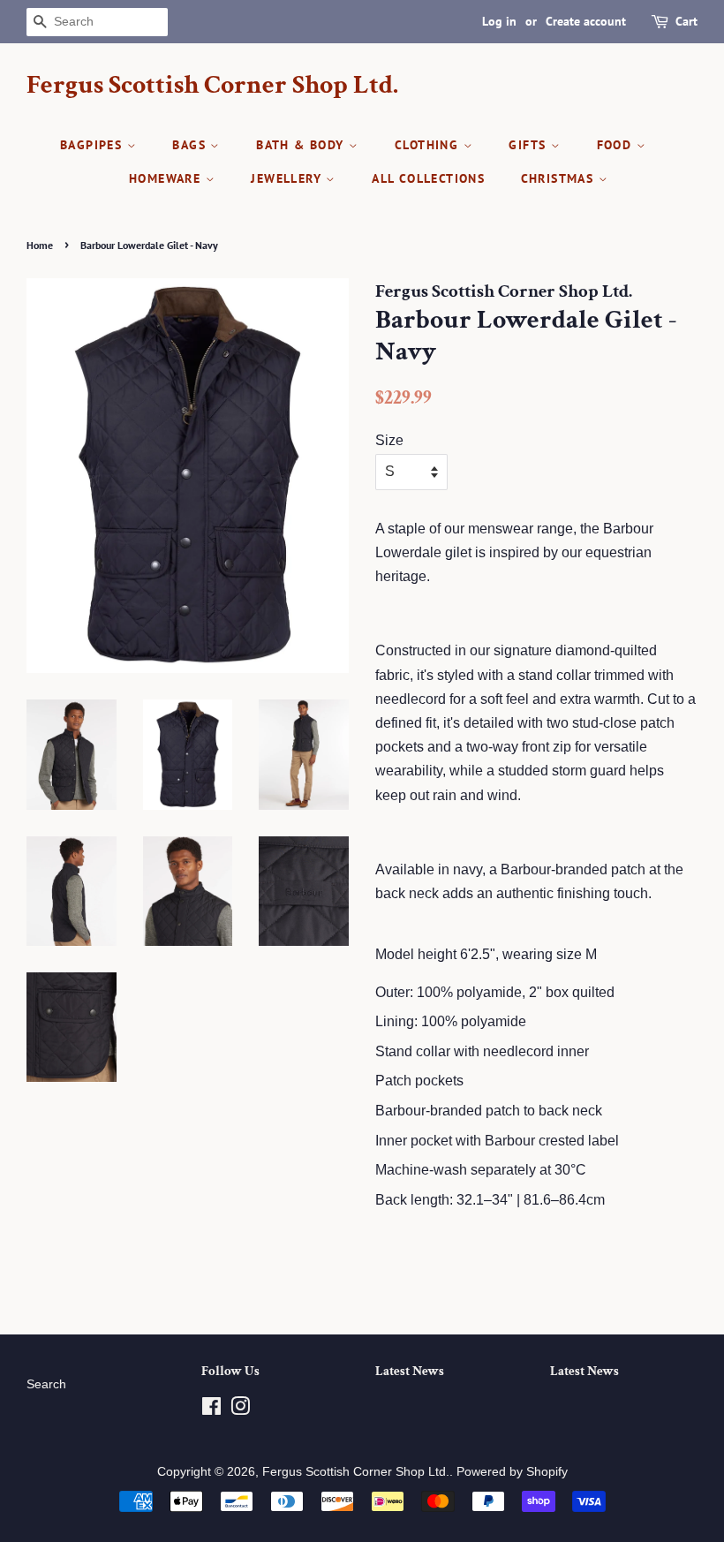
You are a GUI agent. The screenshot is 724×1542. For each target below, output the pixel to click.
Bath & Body (302, 145)
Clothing (429, 145)
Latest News (409, 1371)
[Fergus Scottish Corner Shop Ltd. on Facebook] (211, 1410)
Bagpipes (93, 145)
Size (389, 440)
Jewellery (288, 178)
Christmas (560, 178)
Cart (686, 21)
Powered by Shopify (512, 1471)
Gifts (529, 145)
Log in (499, 21)
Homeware (167, 178)
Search (46, 1384)
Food (617, 145)
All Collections (428, 178)
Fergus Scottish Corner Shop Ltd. (212, 86)
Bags (191, 145)
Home (39, 245)
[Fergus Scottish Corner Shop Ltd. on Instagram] (240, 1410)
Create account (586, 21)
